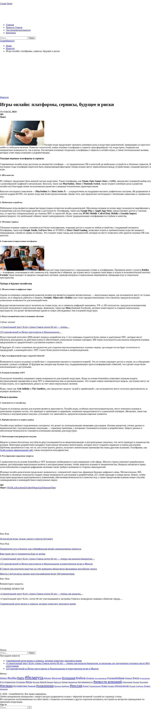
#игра (29, 681)
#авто (20, 678)
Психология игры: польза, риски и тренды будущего (26, 539)
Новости (4, 97)
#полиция (144, 682)
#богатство (56, 678)
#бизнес (47, 678)
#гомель (90, 678)
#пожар (136, 682)
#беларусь (34, 677)
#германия (68, 677)
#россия (76, 686)
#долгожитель (145, 678)
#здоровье (20, 682)
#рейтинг (65, 686)
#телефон (110, 686)
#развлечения (45, 686)
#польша (6, 686)
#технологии (122, 686)
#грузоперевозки (101, 678)
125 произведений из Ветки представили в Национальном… (30, 332)
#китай (43, 682)
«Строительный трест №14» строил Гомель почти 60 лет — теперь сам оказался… (41, 594)
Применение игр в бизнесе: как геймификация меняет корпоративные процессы (40, 549)
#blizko (3, 678)
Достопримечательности (18, 30)
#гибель (81, 677)
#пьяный (32, 686)
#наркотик (72, 682)
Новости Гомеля (14, 27)
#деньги (128, 678)
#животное (10, 682)
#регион (57, 686)
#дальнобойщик (115, 678)
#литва (65, 682)
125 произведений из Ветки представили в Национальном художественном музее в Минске (52, 668)
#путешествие (20, 686)
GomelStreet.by (7, 41)
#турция (132, 686)
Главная (10, 25)
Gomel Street (6, 3)
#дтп (2, 682)
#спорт (86, 686)
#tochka (12, 677)
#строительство (95, 686)
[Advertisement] (53, 14)
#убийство (139, 686)
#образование (127, 682)
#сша (104, 685)
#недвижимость (85, 682)
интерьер (4, 689)
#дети (136, 678)
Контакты (11, 32)
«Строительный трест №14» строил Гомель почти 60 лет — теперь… (34, 327)
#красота (57, 682)
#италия (36, 682)
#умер (147, 686)
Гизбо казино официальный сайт (16, 450)
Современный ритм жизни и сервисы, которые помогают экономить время (38, 604)
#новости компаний (107, 682)
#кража (50, 682)
